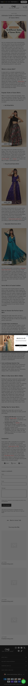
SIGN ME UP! (21, 345)
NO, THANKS (21, 347)
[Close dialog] (27, 336)
